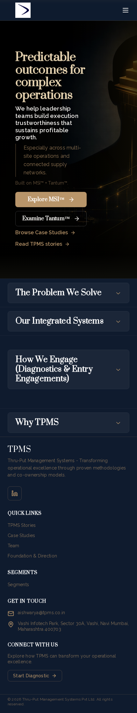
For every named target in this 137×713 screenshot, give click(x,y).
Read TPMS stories (38, 244)
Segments (18, 584)
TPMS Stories (22, 525)
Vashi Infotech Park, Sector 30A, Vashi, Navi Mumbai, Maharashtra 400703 (73, 626)
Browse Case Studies (41, 232)
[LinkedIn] (15, 493)
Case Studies (21, 535)
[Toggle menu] (125, 10)
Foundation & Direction (32, 555)
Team (13, 545)
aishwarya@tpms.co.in (41, 612)
